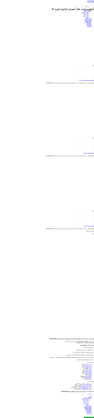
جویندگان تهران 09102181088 (90, 1)
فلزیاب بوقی (85, 13)
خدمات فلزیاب (88, 22)
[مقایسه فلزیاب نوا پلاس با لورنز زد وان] (83, 77)
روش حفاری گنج (87, 383)
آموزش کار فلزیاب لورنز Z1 (89, 153)
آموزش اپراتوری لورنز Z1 (89, 225)
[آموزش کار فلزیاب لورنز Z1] (83, 150)
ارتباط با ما (88, 25)
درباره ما (89, 26)
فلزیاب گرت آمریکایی (86, 386)
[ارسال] (90, 395)
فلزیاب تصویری (84, 12)
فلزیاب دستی (85, 16)
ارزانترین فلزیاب (87, 19)
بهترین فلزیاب (88, 18)
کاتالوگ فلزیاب (87, 373)
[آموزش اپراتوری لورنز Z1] (83, 223)
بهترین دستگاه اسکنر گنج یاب (84, 387)
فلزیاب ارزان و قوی (86, 385)
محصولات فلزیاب (87, 10)
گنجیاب (86, 17)
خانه (90, 396)
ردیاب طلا (86, 14)
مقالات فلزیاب (88, 21)
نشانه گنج (89, 23)
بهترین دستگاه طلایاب (86, 389)
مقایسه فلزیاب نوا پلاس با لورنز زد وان (86, 80)
